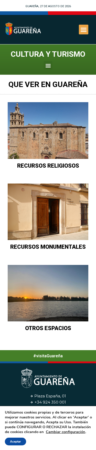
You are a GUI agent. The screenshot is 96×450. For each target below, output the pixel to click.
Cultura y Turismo (48, 54)
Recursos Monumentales (48, 247)
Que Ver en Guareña (48, 84)
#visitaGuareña (48, 355)
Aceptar (15, 441)
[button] (84, 29)
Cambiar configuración (65, 431)
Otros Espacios (48, 328)
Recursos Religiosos (48, 165)
